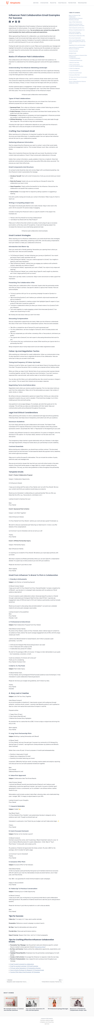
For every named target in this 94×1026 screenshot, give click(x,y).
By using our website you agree (47, 1020)
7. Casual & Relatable (74, 70)
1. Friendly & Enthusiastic (74, 58)
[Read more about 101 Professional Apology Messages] (55, 1001)
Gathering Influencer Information (76, 25)
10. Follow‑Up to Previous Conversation (78, 77)
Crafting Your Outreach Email (75, 24)
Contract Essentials (73, 51)
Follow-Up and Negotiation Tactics (77, 40)
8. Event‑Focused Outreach (75, 72)
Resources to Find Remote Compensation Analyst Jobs (78, 1009)
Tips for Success (73, 79)
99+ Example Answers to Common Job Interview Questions (14, 1009)
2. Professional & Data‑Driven (75, 60)
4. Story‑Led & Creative (74, 64)
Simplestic (15, 3)
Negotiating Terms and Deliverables (77, 45)
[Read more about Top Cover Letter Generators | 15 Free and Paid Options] (33, 1001)
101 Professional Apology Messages (58, 1008)
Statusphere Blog (40, 947)
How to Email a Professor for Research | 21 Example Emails (27, 970)
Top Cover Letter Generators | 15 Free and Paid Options (35, 1009)
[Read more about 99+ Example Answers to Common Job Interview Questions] (10, 1001)
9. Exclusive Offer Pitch (74, 75)
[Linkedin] (19, 22)
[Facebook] (10, 22)
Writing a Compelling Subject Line (77, 30)
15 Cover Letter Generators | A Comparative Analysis (25, 968)
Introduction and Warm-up (75, 33)
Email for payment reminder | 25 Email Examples (24, 966)
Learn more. (47, 1023)
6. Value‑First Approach (74, 68)
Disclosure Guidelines (74, 48)
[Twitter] (13, 22)
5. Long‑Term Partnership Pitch (76, 66)
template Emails (72, 53)
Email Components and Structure (76, 27)
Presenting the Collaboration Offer (77, 35)
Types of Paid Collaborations (75, 22)
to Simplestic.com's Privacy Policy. (47, 1022)
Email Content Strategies (74, 32)
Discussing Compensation (75, 38)
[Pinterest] (16, 22)
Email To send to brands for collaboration (22, 964)
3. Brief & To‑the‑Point (74, 62)
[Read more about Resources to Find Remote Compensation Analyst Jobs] (77, 1001)
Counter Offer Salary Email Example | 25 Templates (25, 972)
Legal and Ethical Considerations (76, 47)
